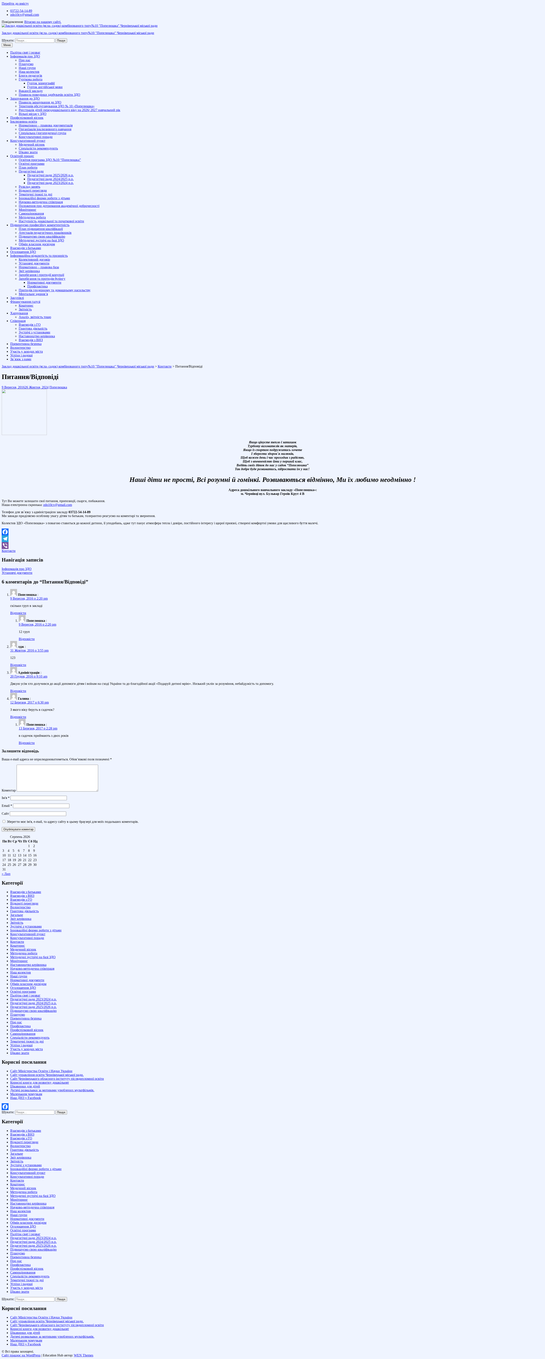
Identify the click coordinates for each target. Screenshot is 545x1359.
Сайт (5, 813)
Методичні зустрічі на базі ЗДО (41, 240)
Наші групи (27, 68)
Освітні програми (31, 163)
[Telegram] (272, 538)
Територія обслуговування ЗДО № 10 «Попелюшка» (57, 106)
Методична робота (32, 217)
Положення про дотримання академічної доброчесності (59, 206)
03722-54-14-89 (21, 11)
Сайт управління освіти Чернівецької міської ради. (47, 1075)
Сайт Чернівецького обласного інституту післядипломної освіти (57, 1078)
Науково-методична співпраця (41, 202)
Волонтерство (20, 347)
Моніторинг (27, 209)
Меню (7, 45)
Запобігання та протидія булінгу (42, 278)
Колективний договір (34, 259)
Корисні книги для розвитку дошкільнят (39, 1082)
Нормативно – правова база (39, 267)
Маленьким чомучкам (26, 1094)
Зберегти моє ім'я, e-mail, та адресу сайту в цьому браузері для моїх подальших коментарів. (73, 821)
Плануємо (26, 64)
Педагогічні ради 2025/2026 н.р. (50, 175)
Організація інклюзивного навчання (45, 129)
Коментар (9, 790)
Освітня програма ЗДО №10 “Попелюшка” (50, 160)
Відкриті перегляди (33, 190)
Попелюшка (58, 387)
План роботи (28, 167)
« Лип (6, 874)
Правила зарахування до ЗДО (40, 102)
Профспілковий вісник (26, 117)
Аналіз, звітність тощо (35, 317)
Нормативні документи (44, 282)
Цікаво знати (28, 152)
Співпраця (18, 321)
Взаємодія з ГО (30, 324)
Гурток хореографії (41, 83)
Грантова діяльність (33, 328)
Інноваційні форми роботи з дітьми (44, 198)
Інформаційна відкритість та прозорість (39, 255)
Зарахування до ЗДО (25, 98)
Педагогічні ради (31, 171)
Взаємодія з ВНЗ (31, 340)
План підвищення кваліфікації (41, 229)
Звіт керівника (29, 271)
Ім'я (6, 798)
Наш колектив (29, 71)
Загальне (16, 915)
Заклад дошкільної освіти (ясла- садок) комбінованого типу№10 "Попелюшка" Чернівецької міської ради (78, 33)
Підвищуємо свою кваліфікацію (42, 236)
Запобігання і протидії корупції (41, 275)
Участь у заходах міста (26, 351)
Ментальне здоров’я (33, 294)
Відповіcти (18, 613)
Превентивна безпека (26, 344)
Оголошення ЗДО (23, 252)
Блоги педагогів (30, 75)
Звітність (25, 309)
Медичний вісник (32, 144)
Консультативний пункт (27, 140)
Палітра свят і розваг (25, 52)
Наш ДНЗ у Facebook (25, 1098)
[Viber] (272, 545)
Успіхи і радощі (21, 355)
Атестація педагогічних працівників (45, 232)
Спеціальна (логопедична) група (42, 133)
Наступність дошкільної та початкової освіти (51, 221)
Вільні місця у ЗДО (32, 114)
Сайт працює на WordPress (21, 1355)
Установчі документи (34, 263)
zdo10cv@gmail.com (24, 14)
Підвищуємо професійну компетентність (39, 225)
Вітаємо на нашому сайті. (42, 22)
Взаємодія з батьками (25, 248)
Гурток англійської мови (45, 87)
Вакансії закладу (31, 91)
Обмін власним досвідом (37, 244)
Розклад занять (29, 186)
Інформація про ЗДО (25, 56)
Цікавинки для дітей (25, 1086)
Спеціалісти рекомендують (38, 148)
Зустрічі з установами (34, 332)
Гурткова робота (30, 79)
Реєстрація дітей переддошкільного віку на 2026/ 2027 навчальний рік (69, 110)
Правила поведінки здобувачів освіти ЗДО (49, 94)
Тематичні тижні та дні (35, 194)
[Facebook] (272, 532)
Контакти (165, 366)
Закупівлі (17, 298)
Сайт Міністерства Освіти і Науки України (41, 1071)
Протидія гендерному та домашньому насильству (54, 290)
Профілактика (37, 286)
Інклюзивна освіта (23, 121)
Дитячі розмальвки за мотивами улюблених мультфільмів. (52, 1090)
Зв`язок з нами (20, 359)
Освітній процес (22, 156)
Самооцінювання (31, 213)
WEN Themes (83, 1355)
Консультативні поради (36, 137)
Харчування (19, 313)
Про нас (24, 60)
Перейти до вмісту (15, 3)
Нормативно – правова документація (46, 125)
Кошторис (26, 305)
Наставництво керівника (37, 336)
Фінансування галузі (25, 301)
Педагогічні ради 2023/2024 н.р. (50, 183)
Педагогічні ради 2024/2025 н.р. (50, 179)
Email (7, 805)
